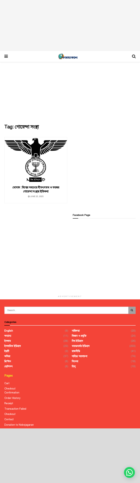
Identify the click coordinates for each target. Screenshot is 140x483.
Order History (12, 398)
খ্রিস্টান (7, 361)
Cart (6, 383)
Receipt (8, 403)
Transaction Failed (15, 408)
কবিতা (7, 356)
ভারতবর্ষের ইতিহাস (81, 346)
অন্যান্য (7, 335)
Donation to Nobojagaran (19, 424)
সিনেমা (75, 361)
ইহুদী (6, 351)
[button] (129, 472)
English (8, 330)
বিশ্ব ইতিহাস (35, 180)
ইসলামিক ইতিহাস (12, 346)
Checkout (9, 388)
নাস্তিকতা (76, 330)
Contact (9, 419)
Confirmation (11, 392)
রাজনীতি (76, 351)
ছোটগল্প (8, 366)
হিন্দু (74, 366)
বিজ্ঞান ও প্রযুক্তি (79, 335)
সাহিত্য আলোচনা (79, 356)
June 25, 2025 (37, 196)
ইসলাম (7, 341)
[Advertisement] (70, 25)
